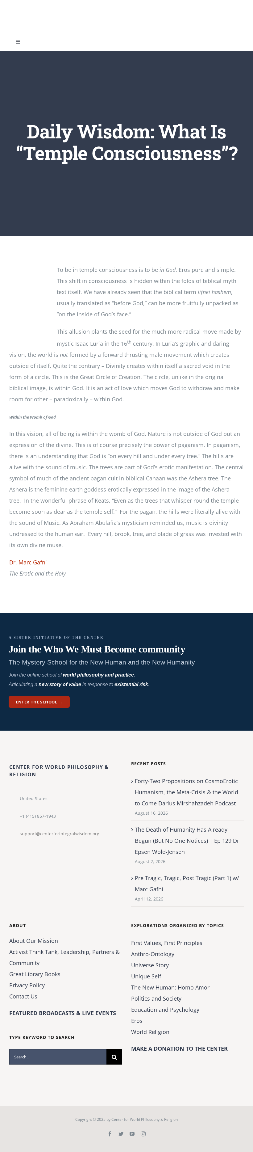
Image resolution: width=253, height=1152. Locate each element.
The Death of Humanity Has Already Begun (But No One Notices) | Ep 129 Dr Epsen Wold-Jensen (187, 840)
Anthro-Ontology (152, 954)
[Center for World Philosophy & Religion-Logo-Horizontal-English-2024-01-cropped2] (47, 6)
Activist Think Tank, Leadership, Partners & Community (64, 957)
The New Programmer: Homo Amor (170, 987)
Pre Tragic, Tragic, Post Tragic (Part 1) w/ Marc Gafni (187, 883)
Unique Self (146, 976)
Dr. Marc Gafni (28, 562)
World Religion (150, 1032)
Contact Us (23, 996)
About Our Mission (33, 940)
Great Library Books (34, 974)
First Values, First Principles (166, 943)
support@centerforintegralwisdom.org (59, 834)
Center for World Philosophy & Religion (144, 1119)
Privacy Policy (27, 985)
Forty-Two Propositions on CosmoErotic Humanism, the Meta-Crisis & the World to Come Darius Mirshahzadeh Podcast (186, 792)
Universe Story (150, 965)
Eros (137, 1020)
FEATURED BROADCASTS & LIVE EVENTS (62, 1013)
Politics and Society (156, 998)
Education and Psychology (165, 1009)
